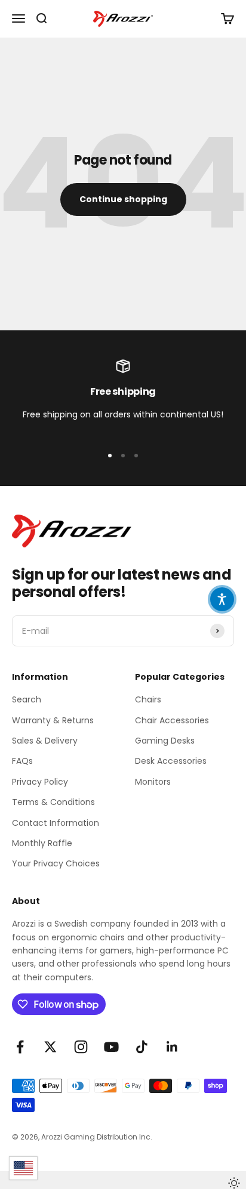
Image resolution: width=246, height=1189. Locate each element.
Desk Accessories (171, 761)
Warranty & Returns (53, 720)
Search (26, 699)
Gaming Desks (165, 741)
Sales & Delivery (45, 741)
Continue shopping (123, 199)
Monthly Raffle (42, 843)
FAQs (22, 761)
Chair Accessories (172, 720)
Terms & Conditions (53, 802)
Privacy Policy (40, 782)
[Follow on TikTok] (142, 1047)
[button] (222, 599)
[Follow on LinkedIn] (172, 1047)
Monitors (153, 782)
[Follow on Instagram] (81, 1047)
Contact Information (55, 823)
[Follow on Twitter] (50, 1047)
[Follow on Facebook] (20, 1047)
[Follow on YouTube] (111, 1047)
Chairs (148, 699)
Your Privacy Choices (56, 863)
